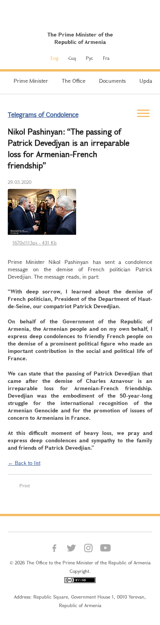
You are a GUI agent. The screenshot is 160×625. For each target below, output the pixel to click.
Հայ (72, 58)
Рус (89, 58)
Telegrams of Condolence (43, 114)
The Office (73, 80)
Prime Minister (31, 80)
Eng (54, 58)
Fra (106, 58)
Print (24, 485)
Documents (112, 80)
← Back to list (24, 462)
